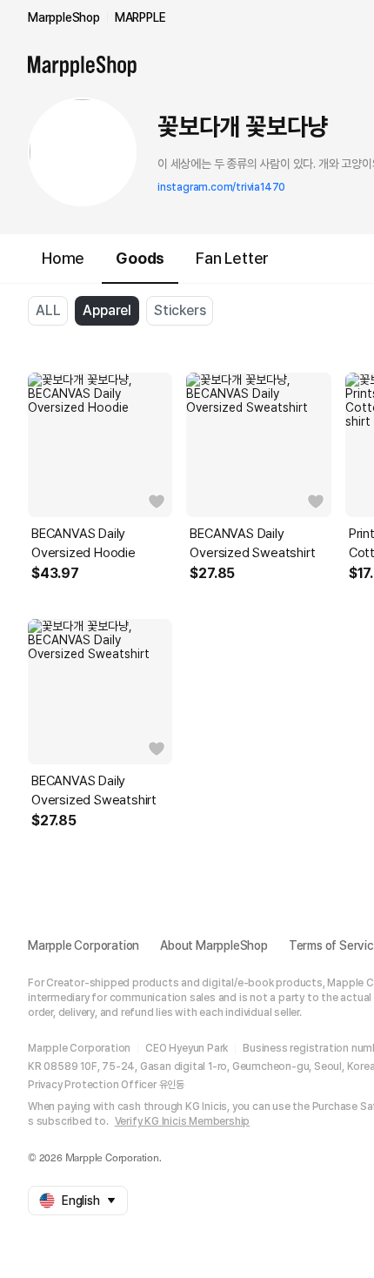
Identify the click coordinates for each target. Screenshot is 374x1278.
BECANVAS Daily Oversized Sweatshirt (252, 543)
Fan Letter (232, 258)
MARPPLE (140, 17)
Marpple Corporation (83, 945)
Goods (140, 258)
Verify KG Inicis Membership (182, 1121)
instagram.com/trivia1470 (221, 187)
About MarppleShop (214, 945)
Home (63, 258)
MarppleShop (64, 17)
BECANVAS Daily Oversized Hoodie (83, 543)
